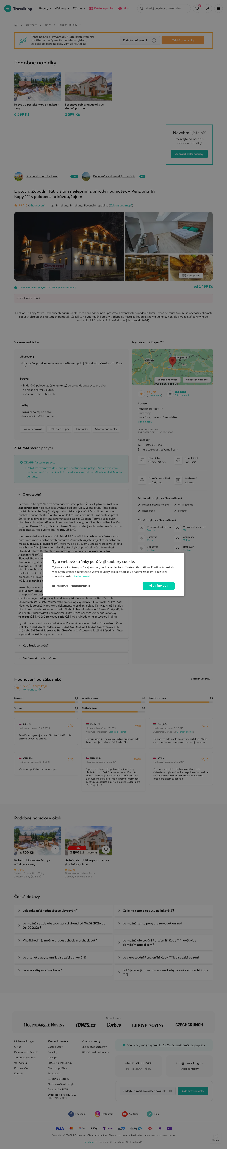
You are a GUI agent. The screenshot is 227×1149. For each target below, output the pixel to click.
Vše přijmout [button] (158, 585)
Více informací (81, 576)
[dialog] (113, 574)
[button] (71, 586)
